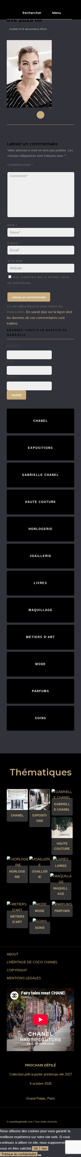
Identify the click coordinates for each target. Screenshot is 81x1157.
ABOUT (12, 954)
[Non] (39, 1155)
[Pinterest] (50, 1114)
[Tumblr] (44, 1114)
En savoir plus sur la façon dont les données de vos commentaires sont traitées (39, 317)
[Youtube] (37, 1114)
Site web (15, 261)
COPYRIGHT (17, 970)
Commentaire (20, 165)
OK (36, 1148)
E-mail (14, 243)
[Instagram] (57, 1114)
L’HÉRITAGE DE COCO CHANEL (32, 962)
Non (44, 1148)
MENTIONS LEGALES (24, 978)
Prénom (13, 346)
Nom (12, 225)
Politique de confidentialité (19, 1154)
